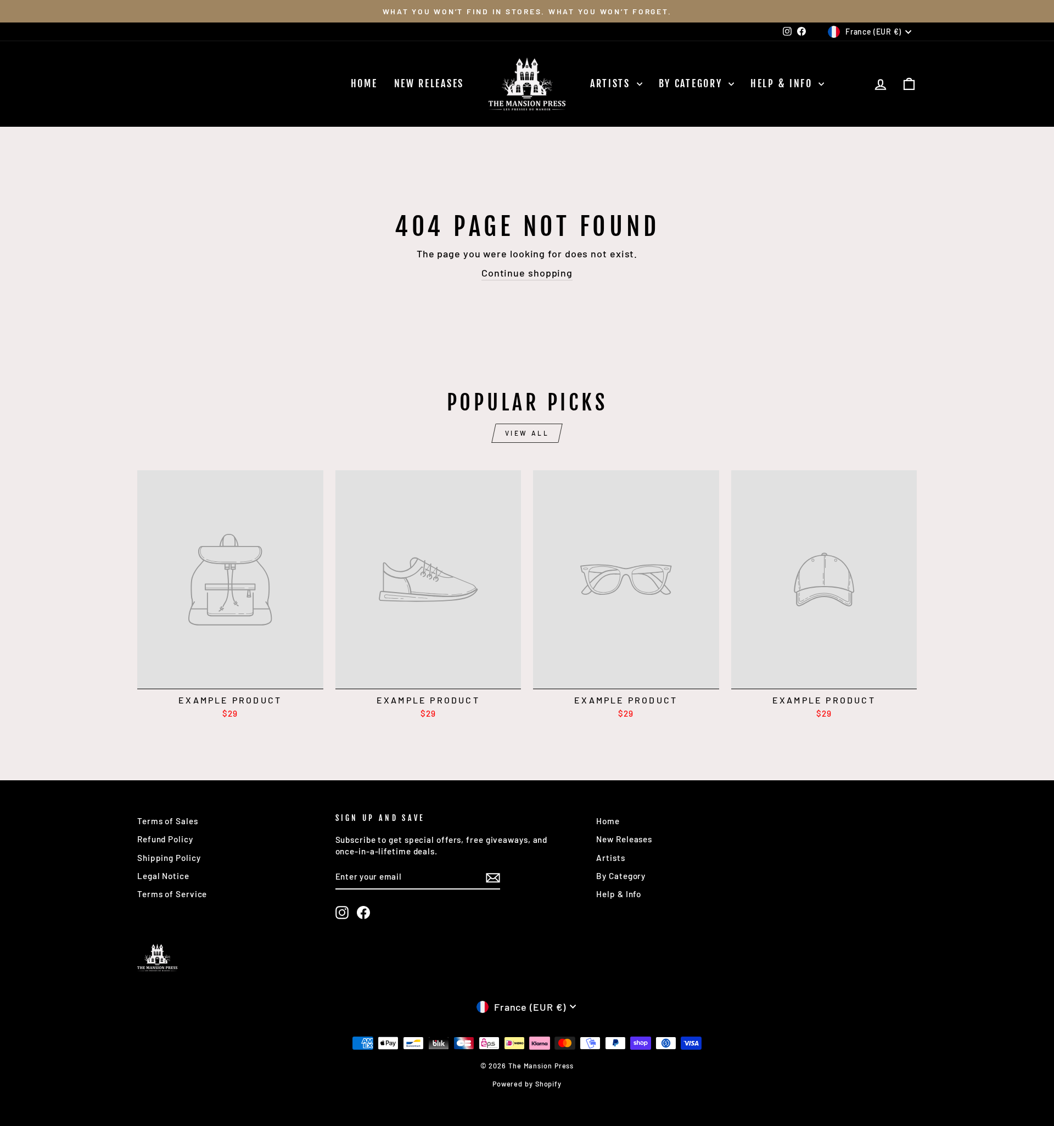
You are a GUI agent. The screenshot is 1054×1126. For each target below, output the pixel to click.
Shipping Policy (169, 858)
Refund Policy (165, 839)
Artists (612, 83)
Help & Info (783, 83)
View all (527, 433)
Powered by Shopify (527, 1083)
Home (364, 83)
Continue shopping (527, 273)
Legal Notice (163, 876)
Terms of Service (172, 894)
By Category (692, 83)
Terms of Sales (167, 821)
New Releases (429, 83)
